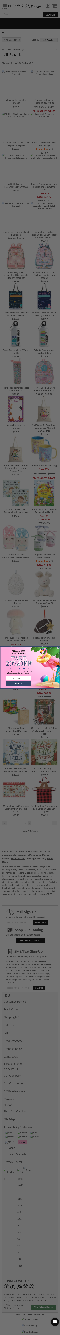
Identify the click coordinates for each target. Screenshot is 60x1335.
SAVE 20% (18, 683)
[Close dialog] (58, 648)
